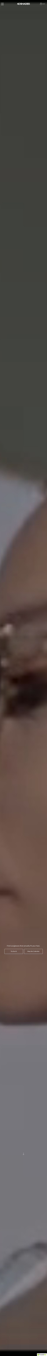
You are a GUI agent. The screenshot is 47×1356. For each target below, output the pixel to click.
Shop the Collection (33, 951)
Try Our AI (14, 951)
